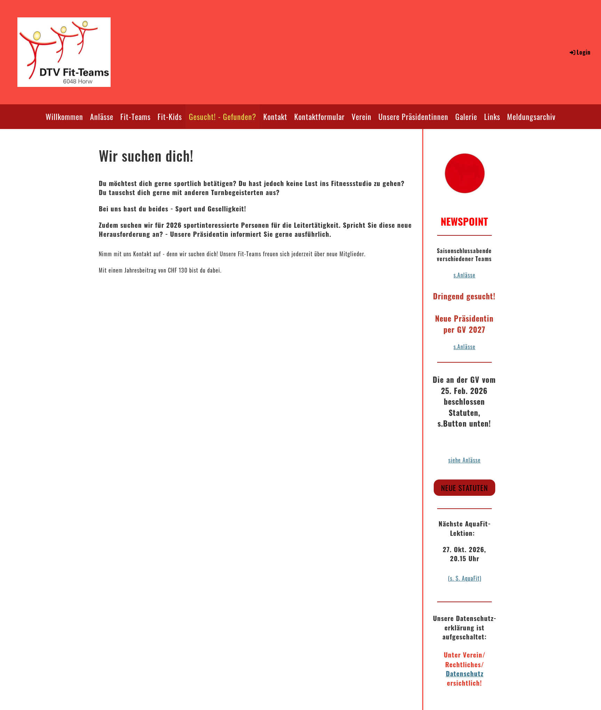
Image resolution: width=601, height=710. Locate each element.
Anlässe (101, 116)
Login (584, 52)
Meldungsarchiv (531, 116)
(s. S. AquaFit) (464, 578)
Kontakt (275, 116)
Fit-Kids (170, 116)
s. (455, 346)
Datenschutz (464, 673)
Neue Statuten (464, 487)
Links (492, 116)
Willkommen (64, 116)
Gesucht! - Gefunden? (222, 116)
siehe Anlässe (464, 460)
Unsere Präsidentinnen (413, 116)
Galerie (466, 116)
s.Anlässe (464, 275)
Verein (361, 116)
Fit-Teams (135, 116)
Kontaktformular (319, 116)
